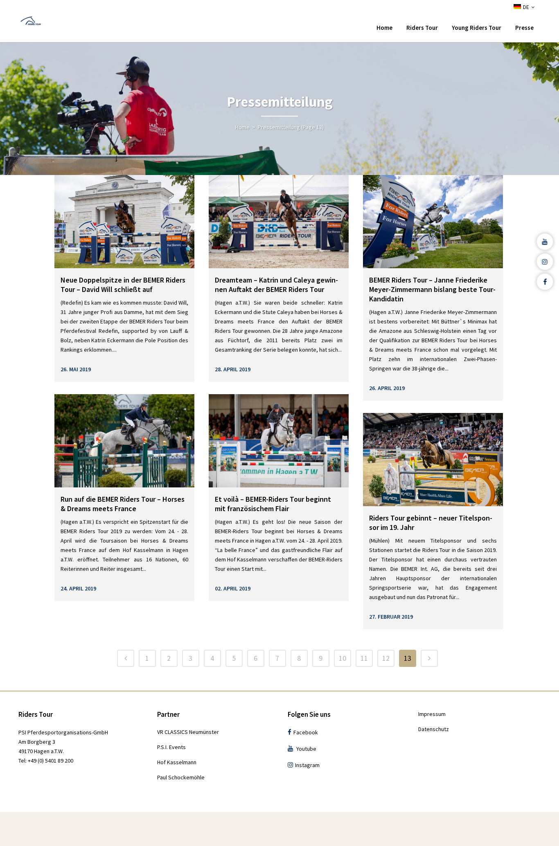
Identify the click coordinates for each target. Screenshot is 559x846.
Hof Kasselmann (176, 762)
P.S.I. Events (171, 747)
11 (364, 658)
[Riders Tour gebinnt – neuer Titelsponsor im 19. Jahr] (433, 459)
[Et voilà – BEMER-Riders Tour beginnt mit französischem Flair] (279, 440)
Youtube (306, 748)
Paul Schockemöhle (181, 777)
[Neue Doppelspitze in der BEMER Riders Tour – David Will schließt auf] (124, 221)
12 (386, 658)
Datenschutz (433, 729)
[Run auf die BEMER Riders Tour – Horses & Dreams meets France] (124, 440)
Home (242, 127)
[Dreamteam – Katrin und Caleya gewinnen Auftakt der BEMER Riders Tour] (279, 221)
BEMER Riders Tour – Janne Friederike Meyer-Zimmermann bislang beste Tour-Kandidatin (432, 289)
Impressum (432, 714)
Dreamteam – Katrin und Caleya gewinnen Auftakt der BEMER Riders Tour (276, 284)
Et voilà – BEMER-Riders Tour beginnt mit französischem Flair (273, 503)
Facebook (305, 732)
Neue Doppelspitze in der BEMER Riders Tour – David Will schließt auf (123, 284)
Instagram (307, 765)
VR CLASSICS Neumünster (188, 732)
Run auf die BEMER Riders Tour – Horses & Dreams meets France (123, 503)
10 (342, 658)
